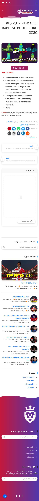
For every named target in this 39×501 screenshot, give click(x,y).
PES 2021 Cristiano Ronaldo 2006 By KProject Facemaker (16, 317)
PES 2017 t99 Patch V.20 (29, 283)
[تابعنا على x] (9, 3)
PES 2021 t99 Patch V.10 (20, 306)
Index (32, 450)
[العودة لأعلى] (5, 496)
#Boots (32, 137)
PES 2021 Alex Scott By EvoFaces (18, 337)
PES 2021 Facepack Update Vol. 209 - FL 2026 (15, 359)
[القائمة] (36, 11)
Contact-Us (30, 453)
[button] (28, 128)
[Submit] (4, 479)
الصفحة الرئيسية (28, 377)
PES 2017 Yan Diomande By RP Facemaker (18, 348)
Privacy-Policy (29, 447)
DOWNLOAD (18, 68)
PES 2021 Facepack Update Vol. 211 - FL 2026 (15, 328)
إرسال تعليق (24, 124)
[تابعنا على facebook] (6, 3)
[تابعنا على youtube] (3, 3)
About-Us (30, 457)
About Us (31, 387)
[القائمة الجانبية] (37, 3)
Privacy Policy (29, 384)
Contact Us (30, 380)
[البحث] (3, 11)
